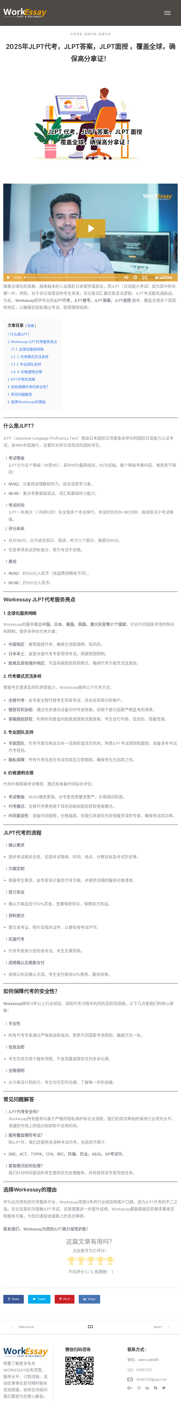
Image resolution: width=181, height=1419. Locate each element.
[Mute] (126, 277)
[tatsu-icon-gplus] (131, 1388)
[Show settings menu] (135, 277)
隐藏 (30, 325)
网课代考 (105, 34)
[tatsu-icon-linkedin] (148, 1388)
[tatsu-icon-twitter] (164, 1388)
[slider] (72, 277)
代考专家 (76, 34)
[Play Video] (8, 277)
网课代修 (90, 34)
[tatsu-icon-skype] (156, 1388)
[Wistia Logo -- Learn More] (163, 277)
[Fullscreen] (144, 277)
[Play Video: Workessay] (90, 228)
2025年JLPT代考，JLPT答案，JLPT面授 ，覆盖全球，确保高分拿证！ (91, 53)
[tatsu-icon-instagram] (139, 1388)
